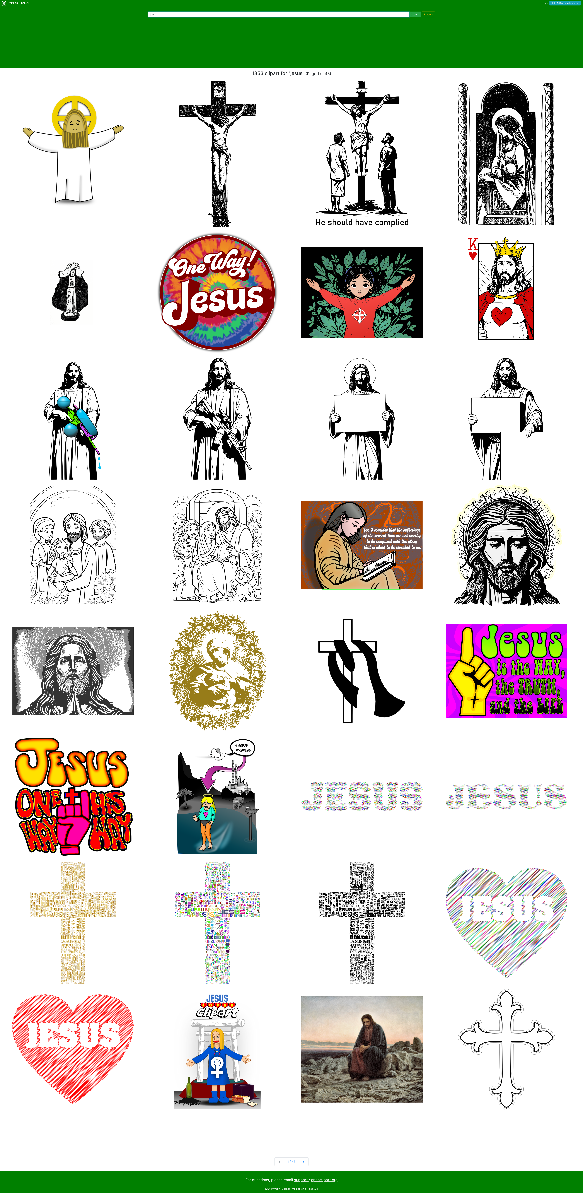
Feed (310, 1188)
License (285, 1188)
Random (428, 14)
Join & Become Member (565, 3)
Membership (299, 1188)
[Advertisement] (291, 42)
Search (415, 14)
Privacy (275, 1188)
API (316, 1188)
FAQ (267, 1188)
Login (545, 3)
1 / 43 (291, 1162)
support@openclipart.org (316, 1180)
